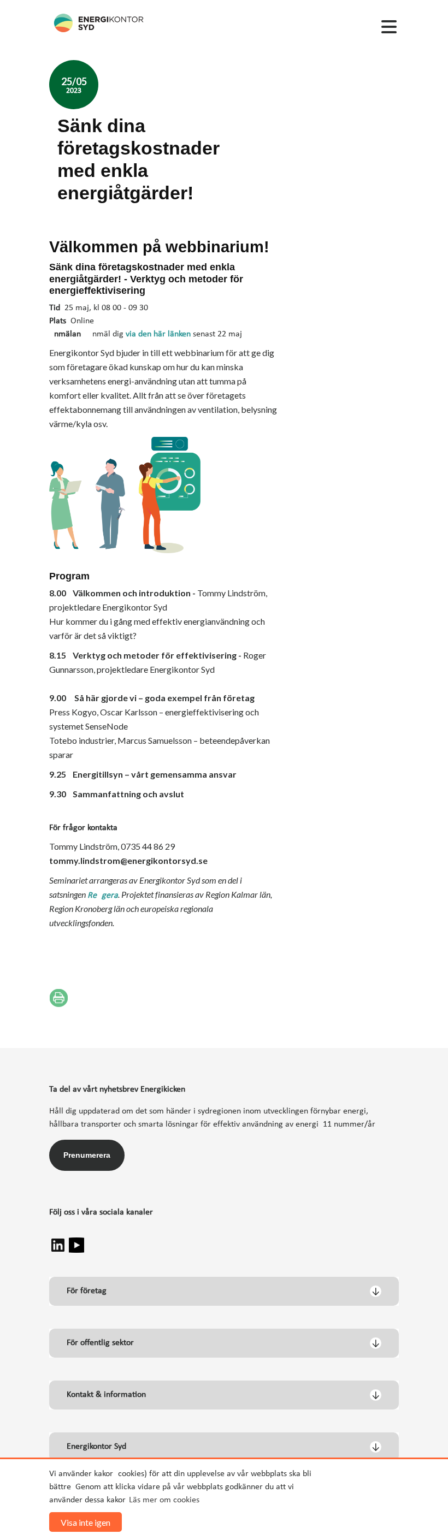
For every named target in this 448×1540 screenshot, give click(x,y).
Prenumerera (86, 1155)
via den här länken (157, 334)
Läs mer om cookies (164, 1500)
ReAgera (102, 895)
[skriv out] (58, 997)
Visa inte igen (85, 1522)
